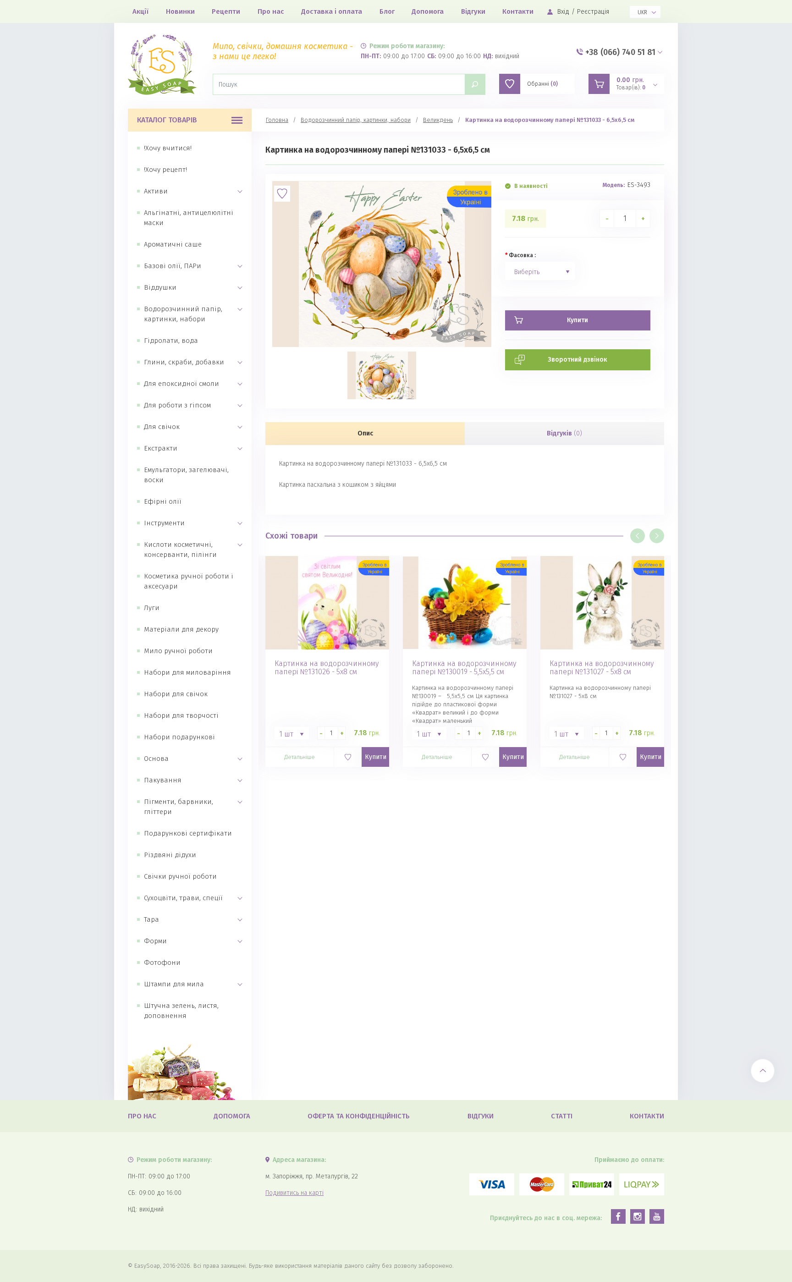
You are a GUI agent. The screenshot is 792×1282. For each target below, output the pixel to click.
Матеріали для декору (181, 629)
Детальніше (299, 757)
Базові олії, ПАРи (172, 266)
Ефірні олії (163, 501)
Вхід (563, 12)
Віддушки (160, 287)
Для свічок (162, 427)
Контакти (518, 11)
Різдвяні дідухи (170, 855)
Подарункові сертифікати (188, 833)
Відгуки (473, 11)
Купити (375, 757)
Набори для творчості (181, 715)
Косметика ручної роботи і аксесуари (188, 581)
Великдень (438, 119)
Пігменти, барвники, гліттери (178, 807)
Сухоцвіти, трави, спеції (183, 898)
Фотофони (162, 962)
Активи (156, 191)
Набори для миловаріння (187, 672)
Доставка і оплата (331, 11)
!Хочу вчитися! (168, 148)
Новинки (180, 11)
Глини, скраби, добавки (184, 362)
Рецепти (226, 11)
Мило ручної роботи (178, 651)
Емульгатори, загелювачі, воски (186, 475)
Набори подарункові (179, 737)
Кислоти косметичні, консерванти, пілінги (180, 549)
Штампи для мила (174, 984)
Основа (156, 758)
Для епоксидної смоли (181, 384)
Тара (151, 919)
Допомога (428, 11)
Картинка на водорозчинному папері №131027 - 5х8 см (602, 668)
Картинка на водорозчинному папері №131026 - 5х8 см (327, 668)
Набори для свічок (176, 694)
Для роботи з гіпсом (177, 405)
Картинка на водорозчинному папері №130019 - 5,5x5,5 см (464, 668)
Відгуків (564, 433)
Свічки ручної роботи (180, 876)
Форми (155, 941)
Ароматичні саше (173, 244)
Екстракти (160, 448)
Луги (152, 608)
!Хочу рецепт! (165, 169)
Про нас (271, 11)
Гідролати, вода (171, 340)
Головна (277, 119)
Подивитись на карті (294, 1193)
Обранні (542, 84)
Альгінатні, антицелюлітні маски (188, 218)
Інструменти (164, 523)
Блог (387, 11)
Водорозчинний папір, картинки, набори (183, 314)
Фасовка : (522, 255)
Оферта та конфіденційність (359, 1116)
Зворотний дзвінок (577, 359)
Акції (140, 11)
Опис (365, 433)
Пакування (163, 780)
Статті (561, 1116)
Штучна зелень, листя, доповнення (181, 1010)
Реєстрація (593, 12)
